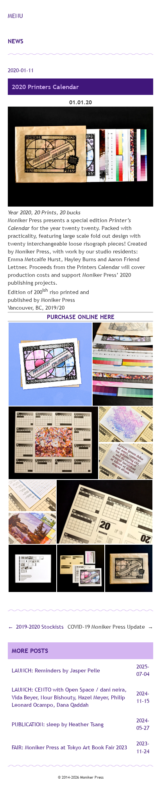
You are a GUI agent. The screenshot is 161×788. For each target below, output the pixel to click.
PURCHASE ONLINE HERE (80, 317)
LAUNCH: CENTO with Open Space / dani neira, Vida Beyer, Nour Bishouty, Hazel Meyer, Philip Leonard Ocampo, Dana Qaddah (69, 697)
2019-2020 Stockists (40, 626)
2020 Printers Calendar (45, 86)
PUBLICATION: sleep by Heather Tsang (58, 724)
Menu (15, 16)
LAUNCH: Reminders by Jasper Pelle (56, 670)
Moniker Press (92, 777)
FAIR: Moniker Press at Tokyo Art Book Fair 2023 (69, 747)
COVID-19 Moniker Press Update (106, 626)
